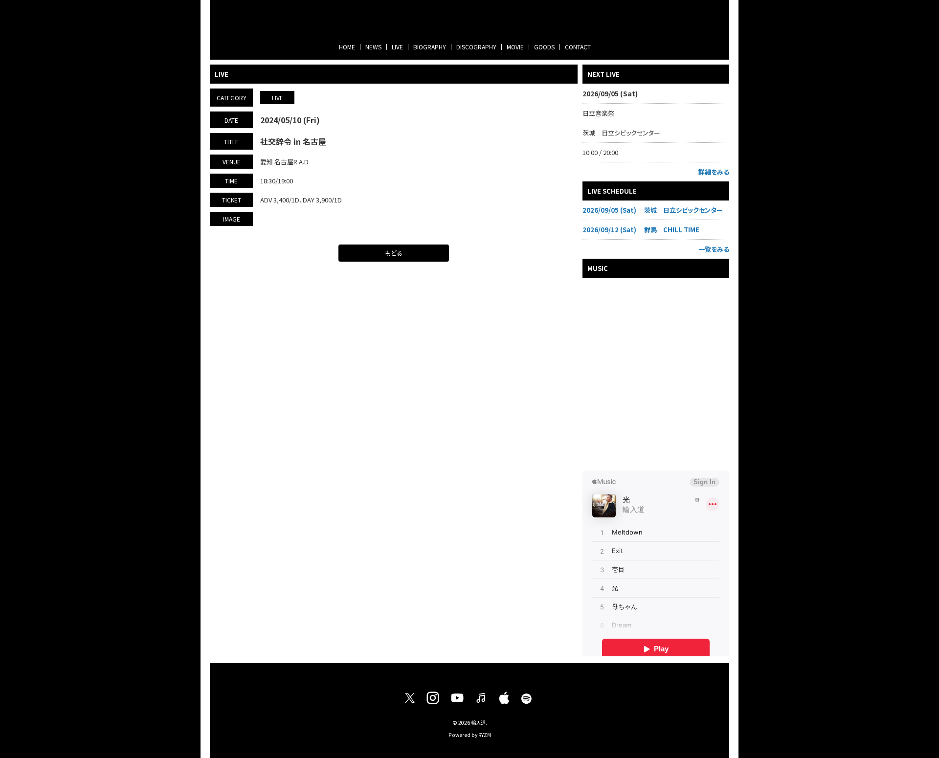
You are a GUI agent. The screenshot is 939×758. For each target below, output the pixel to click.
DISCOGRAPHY (476, 47)
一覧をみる (713, 249)
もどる (393, 253)
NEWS (373, 47)
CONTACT (578, 47)
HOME (347, 47)
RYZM (484, 734)
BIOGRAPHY (429, 47)
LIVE (397, 47)
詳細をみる (713, 172)
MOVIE (515, 47)
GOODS (544, 47)
